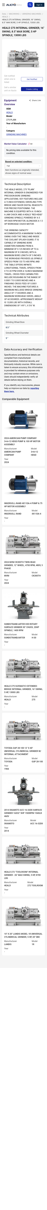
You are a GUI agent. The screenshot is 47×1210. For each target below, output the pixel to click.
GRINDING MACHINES (31, 14)
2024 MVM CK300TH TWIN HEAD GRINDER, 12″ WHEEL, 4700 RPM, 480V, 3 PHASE (23, 565)
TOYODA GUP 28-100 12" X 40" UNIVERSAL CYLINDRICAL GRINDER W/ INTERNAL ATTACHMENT (22, 751)
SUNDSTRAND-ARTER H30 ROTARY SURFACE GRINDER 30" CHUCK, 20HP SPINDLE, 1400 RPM (21, 627)
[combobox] (22, 165)
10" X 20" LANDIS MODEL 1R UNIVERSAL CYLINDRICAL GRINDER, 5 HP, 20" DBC (23, 935)
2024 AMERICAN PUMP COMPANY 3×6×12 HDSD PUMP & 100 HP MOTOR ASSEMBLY (22, 441)
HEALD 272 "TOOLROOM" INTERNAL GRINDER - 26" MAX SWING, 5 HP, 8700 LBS (22, 875)
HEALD (5, 17)
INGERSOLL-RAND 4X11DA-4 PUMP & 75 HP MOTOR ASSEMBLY (23, 505)
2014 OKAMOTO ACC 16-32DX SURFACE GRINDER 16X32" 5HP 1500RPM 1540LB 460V (23, 813)
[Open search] (30, 4)
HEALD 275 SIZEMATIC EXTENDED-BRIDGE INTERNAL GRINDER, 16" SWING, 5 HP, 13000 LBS (23, 689)
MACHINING (14, 14)
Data (4, 14)
